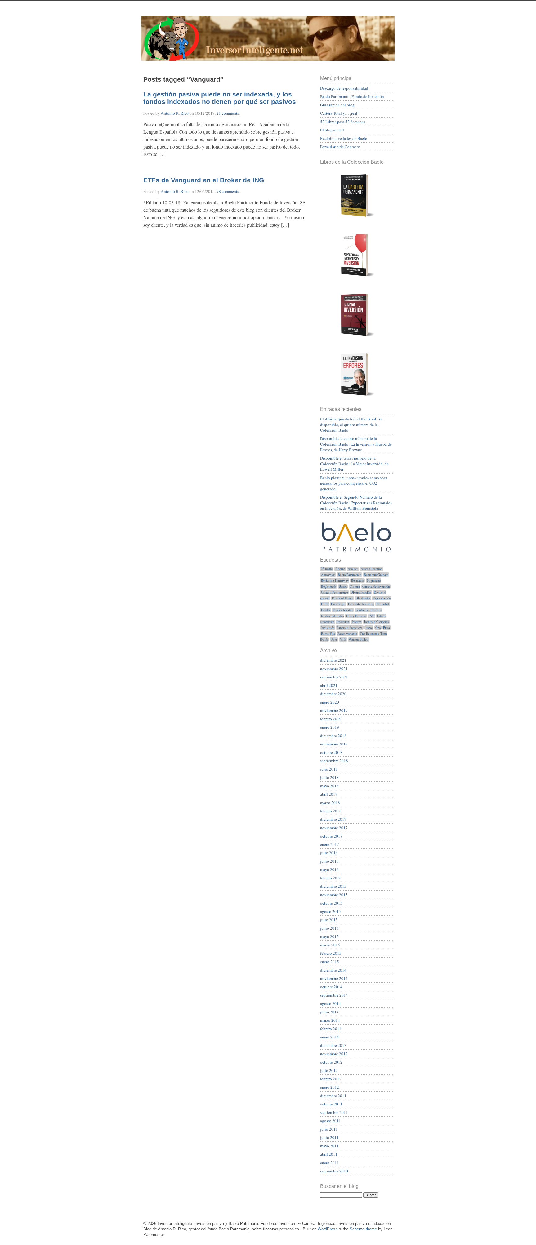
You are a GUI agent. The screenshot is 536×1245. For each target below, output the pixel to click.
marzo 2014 (330, 1020)
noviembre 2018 (334, 744)
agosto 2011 (330, 1120)
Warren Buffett (358, 639)
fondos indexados (332, 616)
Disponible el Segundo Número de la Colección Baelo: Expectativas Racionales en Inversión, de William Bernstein (356, 502)
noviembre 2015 (334, 894)
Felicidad (382, 604)
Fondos (325, 610)
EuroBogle (338, 604)
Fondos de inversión (368, 610)
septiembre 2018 (334, 760)
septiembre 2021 (334, 677)
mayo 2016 (329, 869)
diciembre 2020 (333, 693)
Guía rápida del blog (337, 105)
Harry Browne (356, 616)
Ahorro (340, 569)
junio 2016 (329, 861)
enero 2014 (329, 1037)
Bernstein (357, 580)
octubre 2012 (331, 1062)
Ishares (356, 622)
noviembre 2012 (334, 1053)
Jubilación (327, 627)
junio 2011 (329, 1137)
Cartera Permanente (334, 592)
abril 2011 (328, 1154)
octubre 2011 (331, 1104)
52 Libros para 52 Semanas (342, 121)
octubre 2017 (331, 836)
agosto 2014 (330, 1003)
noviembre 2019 (334, 710)
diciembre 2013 (333, 1045)
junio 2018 (329, 777)
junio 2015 (329, 928)
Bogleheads (328, 586)
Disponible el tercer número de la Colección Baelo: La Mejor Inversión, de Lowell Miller (354, 463)
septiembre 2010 (334, 1171)
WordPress (327, 1229)
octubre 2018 (331, 752)
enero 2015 (329, 961)
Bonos (343, 586)
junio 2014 (329, 1012)
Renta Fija (328, 633)
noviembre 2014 (334, 978)
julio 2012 (329, 1070)
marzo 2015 (330, 945)
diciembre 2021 (333, 660)
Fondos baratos (343, 610)
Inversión (343, 622)
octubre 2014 (331, 986)
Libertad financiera (350, 627)
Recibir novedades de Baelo (343, 138)
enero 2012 (329, 1087)
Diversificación (361, 592)
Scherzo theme (363, 1229)
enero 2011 (329, 1162)
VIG (343, 639)
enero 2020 (329, 702)
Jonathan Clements (376, 622)
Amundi (353, 569)
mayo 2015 (329, 936)
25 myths (327, 569)
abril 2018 (328, 794)
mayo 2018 (329, 786)
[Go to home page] (268, 42)
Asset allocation (371, 569)
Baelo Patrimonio (349, 574)
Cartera (355, 586)
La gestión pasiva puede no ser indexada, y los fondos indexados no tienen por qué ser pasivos (219, 98)
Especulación (382, 598)
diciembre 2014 (333, 970)
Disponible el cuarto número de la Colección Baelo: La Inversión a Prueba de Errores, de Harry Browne (356, 444)
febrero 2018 (331, 811)
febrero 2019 (331, 719)
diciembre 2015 (333, 886)
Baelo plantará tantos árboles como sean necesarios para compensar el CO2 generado (353, 483)
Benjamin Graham (376, 574)
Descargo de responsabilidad (344, 88)
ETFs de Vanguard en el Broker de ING (203, 180)
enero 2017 (329, 844)
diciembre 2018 (333, 735)
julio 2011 (329, 1129)
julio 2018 (329, 769)
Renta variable (347, 633)
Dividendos (362, 598)
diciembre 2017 (333, 819)
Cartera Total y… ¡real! (339, 113)
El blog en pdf (332, 130)
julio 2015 (329, 920)
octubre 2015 (331, 903)
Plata (386, 627)
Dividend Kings (342, 598)
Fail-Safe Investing (361, 604)
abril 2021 (328, 685)
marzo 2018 (330, 802)
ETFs (324, 604)
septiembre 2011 (334, 1112)
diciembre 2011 (333, 1095)
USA (333, 639)
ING (371, 616)
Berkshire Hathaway (335, 580)
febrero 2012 (331, 1079)
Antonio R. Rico (175, 113)
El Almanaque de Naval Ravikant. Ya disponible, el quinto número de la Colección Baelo (351, 424)
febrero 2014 (331, 1028)
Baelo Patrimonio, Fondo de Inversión (352, 96)
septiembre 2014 (334, 995)
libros (369, 627)
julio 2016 (329, 853)
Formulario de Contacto (340, 146)
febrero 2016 (331, 878)
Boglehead (374, 580)
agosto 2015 (330, 911)
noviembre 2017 (334, 827)
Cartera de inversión (376, 586)
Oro (378, 627)
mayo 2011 (329, 1146)
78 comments (228, 191)
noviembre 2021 (334, 668)
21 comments (228, 113)
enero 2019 (329, 727)
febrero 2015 (331, 953)
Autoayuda (328, 574)
